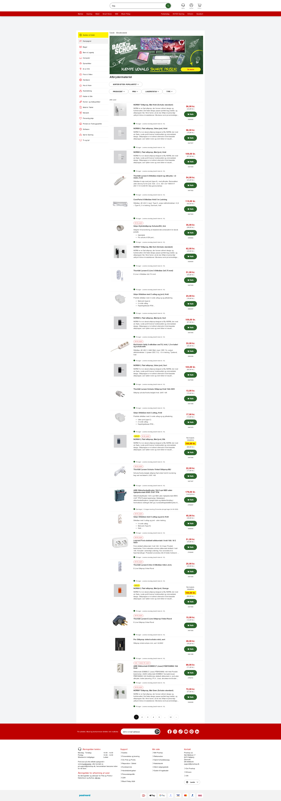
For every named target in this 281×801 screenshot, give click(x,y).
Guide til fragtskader (161, 770)
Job (187, 775)
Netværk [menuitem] (86, 113)
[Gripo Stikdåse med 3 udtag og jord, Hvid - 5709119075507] (121, 518)
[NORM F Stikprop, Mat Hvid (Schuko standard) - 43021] (121, 109)
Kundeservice (127, 767)
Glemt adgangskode (161, 767)
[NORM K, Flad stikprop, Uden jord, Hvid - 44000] (121, 133)
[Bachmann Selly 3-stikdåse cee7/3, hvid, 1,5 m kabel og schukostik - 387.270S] (121, 346)
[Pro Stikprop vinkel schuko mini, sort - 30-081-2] (121, 644)
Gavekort (199, 14)
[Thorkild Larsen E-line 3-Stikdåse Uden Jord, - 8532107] (121, 566)
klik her (97, 778)
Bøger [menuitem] (85, 47)
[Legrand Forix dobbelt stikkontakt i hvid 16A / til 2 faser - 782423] (121, 542)
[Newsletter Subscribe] (157, 731)
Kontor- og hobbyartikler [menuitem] (91, 102)
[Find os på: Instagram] (175, 731)
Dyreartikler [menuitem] (87, 63)
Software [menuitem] (86, 129)
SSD (116, 14)
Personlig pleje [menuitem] (88, 118)
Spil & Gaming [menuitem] (88, 135)
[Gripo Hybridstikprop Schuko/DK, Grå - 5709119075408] (121, 228)
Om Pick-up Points (129, 760)
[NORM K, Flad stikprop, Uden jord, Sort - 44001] (121, 370)
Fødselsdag (165, 14)
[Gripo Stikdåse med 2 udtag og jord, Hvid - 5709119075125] (121, 299)
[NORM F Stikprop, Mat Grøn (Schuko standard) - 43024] (121, 692)
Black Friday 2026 (128, 781)
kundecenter (86, 764)
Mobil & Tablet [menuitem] (88, 107)
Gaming (89, 14)
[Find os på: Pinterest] (191, 731)
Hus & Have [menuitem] (87, 85)
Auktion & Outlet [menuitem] (89, 35)
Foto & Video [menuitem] (87, 74)
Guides (124, 753)
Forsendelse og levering (131, 756)
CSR (124, 778)
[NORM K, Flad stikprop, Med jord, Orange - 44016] (121, 590)
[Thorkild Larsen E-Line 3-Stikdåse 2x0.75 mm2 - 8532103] (121, 275)
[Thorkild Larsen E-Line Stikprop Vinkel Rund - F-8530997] (121, 620)
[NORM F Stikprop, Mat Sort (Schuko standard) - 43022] (121, 251)
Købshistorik (158, 763)
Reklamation (158, 756)
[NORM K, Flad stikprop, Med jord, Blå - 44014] (121, 441)
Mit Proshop (158, 753)
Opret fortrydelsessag (162, 760)
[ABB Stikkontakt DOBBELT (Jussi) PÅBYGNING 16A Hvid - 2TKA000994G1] (121, 668)
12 (170, 717)
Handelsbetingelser (129, 770)
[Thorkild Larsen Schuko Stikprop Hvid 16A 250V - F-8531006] (121, 394)
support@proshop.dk (87, 766)
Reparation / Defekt (129, 763)
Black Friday (125, 14)
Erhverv (190, 14)
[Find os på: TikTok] (180, 731)
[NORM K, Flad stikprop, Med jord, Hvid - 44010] (121, 157)
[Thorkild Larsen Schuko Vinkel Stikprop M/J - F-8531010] (121, 471)
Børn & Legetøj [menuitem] (88, 52)
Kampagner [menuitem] (87, 41)
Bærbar (80, 14)
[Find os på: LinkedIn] (197, 731)
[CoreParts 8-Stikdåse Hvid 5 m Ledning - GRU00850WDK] (121, 204)
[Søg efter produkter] (168, 5)
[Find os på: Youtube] (186, 731)
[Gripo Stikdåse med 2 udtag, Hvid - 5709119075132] (121, 417)
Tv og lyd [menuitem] (86, 140)
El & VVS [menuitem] (86, 69)
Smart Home (107, 14)
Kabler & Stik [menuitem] (87, 96)
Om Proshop (190, 768)
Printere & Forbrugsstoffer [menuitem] (92, 124)
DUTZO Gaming (178, 14)
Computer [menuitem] (86, 58)
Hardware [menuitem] (86, 80)
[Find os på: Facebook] (169, 731)
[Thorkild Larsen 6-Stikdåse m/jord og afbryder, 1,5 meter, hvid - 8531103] (121, 180)
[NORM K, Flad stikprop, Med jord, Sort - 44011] (121, 322)
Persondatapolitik (128, 774)
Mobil (97, 14)
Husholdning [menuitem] (87, 91)
